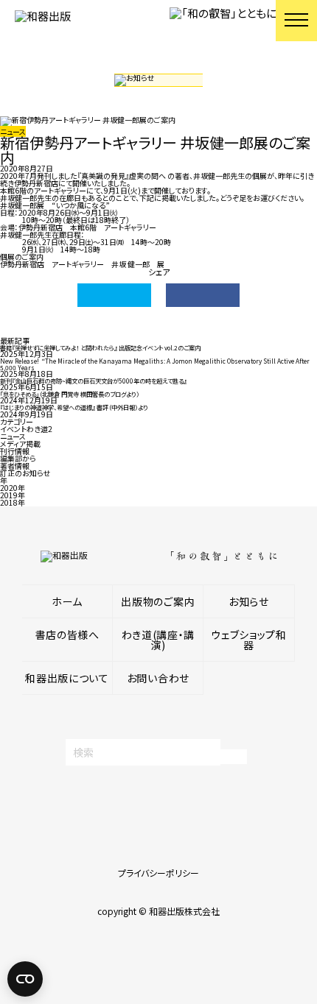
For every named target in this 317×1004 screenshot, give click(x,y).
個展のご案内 (21, 256)
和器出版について (67, 678)
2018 (9, 502)
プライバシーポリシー (158, 872)
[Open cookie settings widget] (25, 979)
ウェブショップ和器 (249, 639)
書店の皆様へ (67, 634)
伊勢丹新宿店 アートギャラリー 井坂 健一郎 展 (82, 263)
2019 (9, 495)
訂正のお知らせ (25, 472)
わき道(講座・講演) (158, 639)
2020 (9, 487)
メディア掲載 (20, 443)
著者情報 (14, 465)
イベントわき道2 (26, 428)
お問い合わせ (158, 678)
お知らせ (249, 601)
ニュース (13, 436)
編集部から (18, 458)
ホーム (67, 601)
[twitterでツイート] (114, 295)
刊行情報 (14, 450)
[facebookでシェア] (203, 295)
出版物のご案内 (158, 601)
